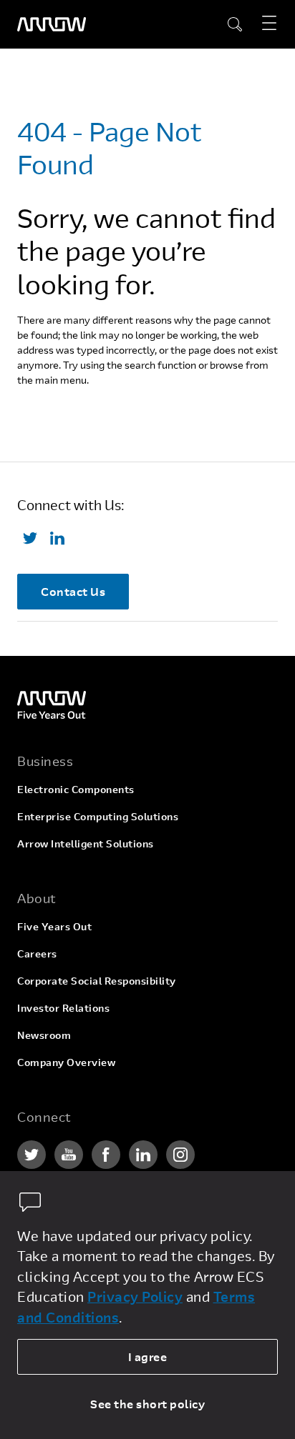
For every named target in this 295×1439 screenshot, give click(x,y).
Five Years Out (54, 926)
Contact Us (73, 591)
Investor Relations (63, 1008)
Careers (37, 953)
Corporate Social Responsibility (96, 980)
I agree (148, 1356)
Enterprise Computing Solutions (97, 816)
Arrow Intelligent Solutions (85, 843)
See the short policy (147, 1403)
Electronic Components (76, 789)
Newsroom (44, 1035)
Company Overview (66, 1062)
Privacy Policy (135, 1296)
